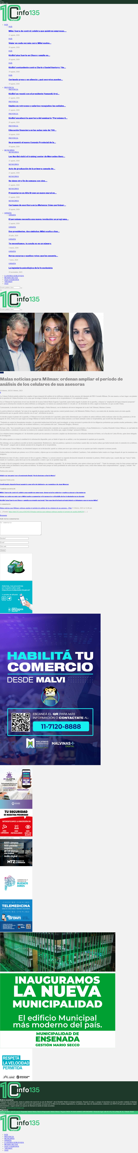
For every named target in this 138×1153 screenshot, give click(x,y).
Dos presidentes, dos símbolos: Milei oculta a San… (34, 231)
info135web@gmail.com (15, 1108)
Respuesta (3, 515)
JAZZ (6, 283)
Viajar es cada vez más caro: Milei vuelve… (30, 43)
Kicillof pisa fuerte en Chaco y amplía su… (29, 55)
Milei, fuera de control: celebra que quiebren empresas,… (38, 31)
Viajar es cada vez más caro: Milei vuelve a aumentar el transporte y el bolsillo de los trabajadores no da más (42, 496)
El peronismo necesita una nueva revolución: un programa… (39, 219)
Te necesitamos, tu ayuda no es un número (30, 243)
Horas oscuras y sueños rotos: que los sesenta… (33, 256)
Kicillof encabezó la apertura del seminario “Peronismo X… (38, 118)
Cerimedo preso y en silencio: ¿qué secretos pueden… (36, 79)
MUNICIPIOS (9, 150)
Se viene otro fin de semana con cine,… (28, 181)
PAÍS (6, 25)
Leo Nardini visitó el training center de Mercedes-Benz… (37, 156)
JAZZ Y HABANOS (11, 280)
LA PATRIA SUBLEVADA (14, 276)
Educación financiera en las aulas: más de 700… (32, 130)
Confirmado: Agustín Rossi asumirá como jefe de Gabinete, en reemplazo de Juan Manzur (34, 484)
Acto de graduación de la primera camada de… (32, 168)
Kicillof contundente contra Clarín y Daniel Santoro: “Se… (37, 67)
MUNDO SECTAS (11, 278)
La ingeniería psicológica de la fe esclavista (31, 268)
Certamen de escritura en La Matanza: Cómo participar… (37, 205)
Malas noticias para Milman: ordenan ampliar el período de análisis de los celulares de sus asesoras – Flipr (36, 508)
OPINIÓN (8, 213)
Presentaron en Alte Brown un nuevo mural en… (33, 193)
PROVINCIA (9, 87)
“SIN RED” (8, 282)
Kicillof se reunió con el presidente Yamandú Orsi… (34, 93)
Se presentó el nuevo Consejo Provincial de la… (32, 142)
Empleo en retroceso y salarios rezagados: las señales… (37, 106)
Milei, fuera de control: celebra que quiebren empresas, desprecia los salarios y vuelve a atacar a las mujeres (42, 492)
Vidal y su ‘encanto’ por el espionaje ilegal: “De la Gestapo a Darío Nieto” (28, 475)
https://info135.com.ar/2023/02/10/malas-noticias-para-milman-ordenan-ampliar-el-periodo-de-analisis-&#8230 (46, 512)
